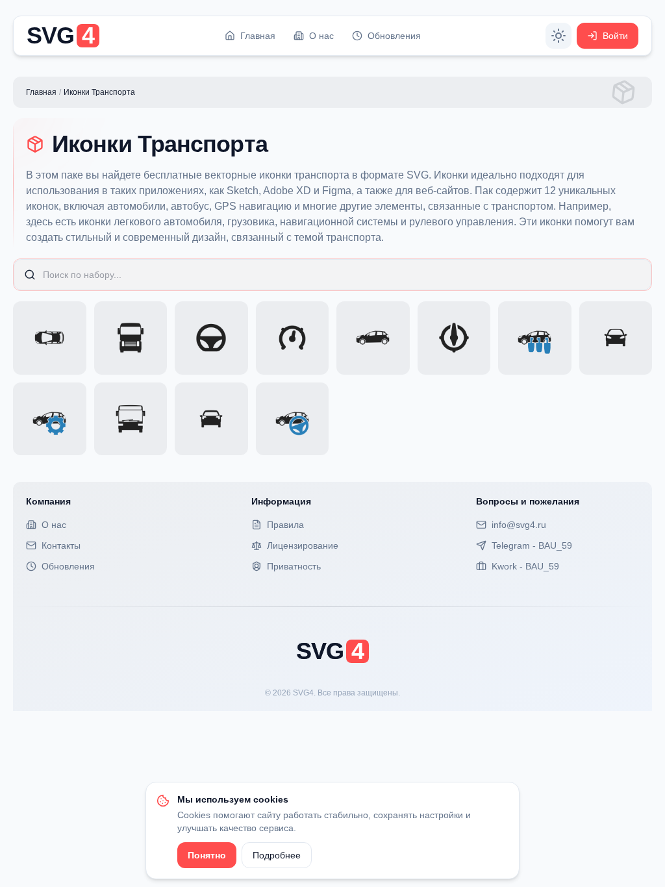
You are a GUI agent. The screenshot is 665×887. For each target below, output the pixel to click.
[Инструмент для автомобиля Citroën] (49, 419)
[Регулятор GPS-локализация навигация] (292, 338)
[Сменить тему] (558, 36)
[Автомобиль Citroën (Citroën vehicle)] (211, 419)
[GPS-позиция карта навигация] (454, 338)
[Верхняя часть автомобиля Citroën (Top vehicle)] (49, 338)
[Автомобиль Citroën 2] (373, 338)
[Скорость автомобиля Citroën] (534, 338)
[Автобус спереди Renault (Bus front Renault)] (131, 419)
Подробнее (277, 855)
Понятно (207, 855)
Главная (41, 92)
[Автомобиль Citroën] (616, 338)
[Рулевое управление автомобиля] (211, 338)
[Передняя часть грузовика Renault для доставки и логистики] (131, 338)
